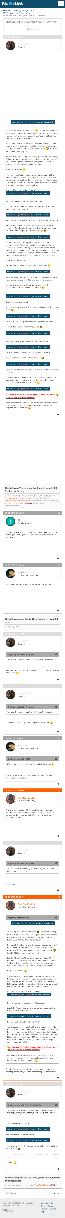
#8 (59, 843)
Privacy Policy (47, 1206)
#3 (59, 565)
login (23, 122)
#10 (58, 1084)
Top (42, 1211)
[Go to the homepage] (12, 4)
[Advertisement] (32, 87)
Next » (56, 1193)
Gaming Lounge (21, 10)
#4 (59, 634)
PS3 (32, 10)
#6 (59, 738)
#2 (59, 513)
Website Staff (47, 1203)
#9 (59, 897)
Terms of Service (48, 1209)
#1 (59, 37)
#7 (59, 790)
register (31, 122)
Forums (8, 10)
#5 (59, 686)
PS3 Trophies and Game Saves (16, 13)
